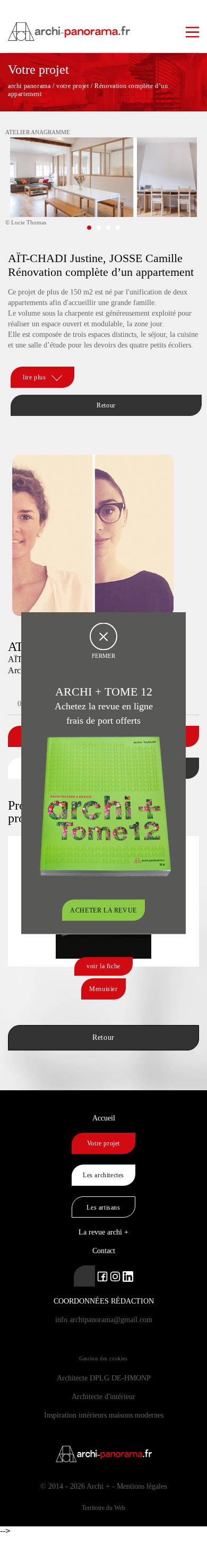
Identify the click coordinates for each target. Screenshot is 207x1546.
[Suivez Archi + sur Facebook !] (102, 1276)
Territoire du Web (103, 1508)
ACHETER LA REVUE (103, 910)
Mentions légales (142, 1486)
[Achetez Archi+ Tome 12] (105, 805)
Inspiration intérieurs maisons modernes (103, 1415)
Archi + (98, 1486)
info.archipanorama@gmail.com (103, 1320)
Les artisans (103, 1207)
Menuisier (103, 989)
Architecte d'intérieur (103, 1397)
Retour (106, 405)
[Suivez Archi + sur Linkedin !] (84, 1276)
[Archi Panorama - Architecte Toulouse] (103, 26)
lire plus (34, 377)
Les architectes (103, 1175)
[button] (89, 227)
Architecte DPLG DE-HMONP (104, 1378)
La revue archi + (103, 1232)
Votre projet (103, 1143)
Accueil (103, 1118)
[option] (103, 185)
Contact (103, 1251)
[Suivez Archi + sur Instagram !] (115, 1276)
